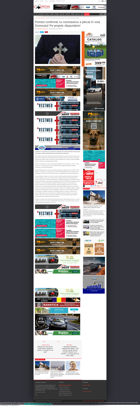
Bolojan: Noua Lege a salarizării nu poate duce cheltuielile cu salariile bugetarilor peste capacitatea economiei (97, 233)
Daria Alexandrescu (42, 28)
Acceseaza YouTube (87, 391)
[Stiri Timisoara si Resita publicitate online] (57, 334)
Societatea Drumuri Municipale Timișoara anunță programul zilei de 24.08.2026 (97, 221)
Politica (47, 14)
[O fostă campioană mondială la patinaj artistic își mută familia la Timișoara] (73, 370)
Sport (82, 14)
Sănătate (67, 14)
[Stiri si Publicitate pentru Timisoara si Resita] (57, 312)
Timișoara (36, 1)
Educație (62, 14)
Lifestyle (77, 14)
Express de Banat (86, 385)
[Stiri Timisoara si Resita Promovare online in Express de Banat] (57, 296)
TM (36, 14)
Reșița (41, 1)
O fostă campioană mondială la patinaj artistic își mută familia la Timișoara (73, 373)
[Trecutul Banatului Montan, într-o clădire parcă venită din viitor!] (42, 370)
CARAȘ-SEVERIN (41, 18)
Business (57, 14)
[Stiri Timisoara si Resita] (57, 306)
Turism (72, 14)
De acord (27, 404)
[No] (52, 404)
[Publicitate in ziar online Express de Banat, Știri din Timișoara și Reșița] (57, 76)
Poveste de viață (60, 1)
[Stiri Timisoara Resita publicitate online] (57, 115)
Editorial (87, 14)
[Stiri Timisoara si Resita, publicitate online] (57, 208)
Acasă (36, 18)
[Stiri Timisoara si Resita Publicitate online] (57, 268)
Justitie (52, 14)
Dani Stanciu (85, 209)
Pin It (58, 341)
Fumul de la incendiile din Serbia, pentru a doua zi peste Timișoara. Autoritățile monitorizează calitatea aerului (57, 374)
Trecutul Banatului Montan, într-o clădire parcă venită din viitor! (42, 373)
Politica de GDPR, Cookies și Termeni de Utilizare (40, 404)
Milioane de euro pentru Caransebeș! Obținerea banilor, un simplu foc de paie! (45, 349)
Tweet (44, 341)
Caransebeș (52, 1)
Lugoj (46, 1)
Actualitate (41, 14)
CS (34, 14)
